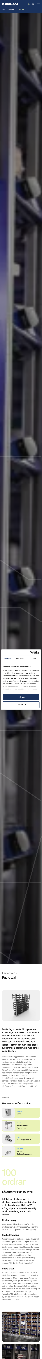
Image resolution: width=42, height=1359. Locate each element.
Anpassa (19, 704)
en (33, 4)
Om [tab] (34, 659)
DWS (19, 1114)
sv (29, 4)
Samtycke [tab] (7, 659)
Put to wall (21, 9)
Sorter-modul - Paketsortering (22, 1126)
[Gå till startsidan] (10, 4)
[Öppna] (38, 4)
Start (3, 9)
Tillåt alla (21, 697)
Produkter (12, 9)
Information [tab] (21, 659)
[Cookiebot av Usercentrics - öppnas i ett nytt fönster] (29, 652)
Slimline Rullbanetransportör (24, 1152)
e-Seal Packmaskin (24, 1140)
